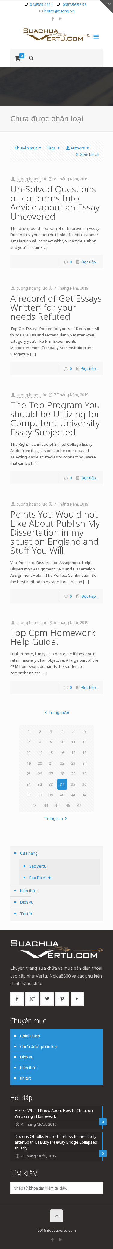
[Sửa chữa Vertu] (56, 36)
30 (84, 773)
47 (79, 805)
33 (51, 784)
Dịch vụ (26, 902)
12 (84, 742)
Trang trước (59, 712)
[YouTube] (60, 18)
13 (29, 752)
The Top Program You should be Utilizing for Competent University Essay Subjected (55, 418)
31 (29, 784)
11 (73, 742)
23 (73, 763)
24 (84, 763)
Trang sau (54, 818)
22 (62, 763)
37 (29, 795)
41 (73, 795)
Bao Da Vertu (41, 877)
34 (62, 784)
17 (73, 752)
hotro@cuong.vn (59, 11)
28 (62, 773)
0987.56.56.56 (74, 4)
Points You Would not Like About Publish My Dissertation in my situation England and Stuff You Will (55, 532)
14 (40, 752)
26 (40, 773)
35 (73, 784)
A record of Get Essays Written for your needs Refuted (56, 307)
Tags (51, 148)
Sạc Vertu (37, 866)
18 (84, 752)
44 (45, 805)
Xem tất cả (89, 154)
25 (29, 773)
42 (84, 795)
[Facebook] (52, 18)
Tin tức (26, 913)
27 (51, 773)
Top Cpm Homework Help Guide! (52, 637)
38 (40, 795)
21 (51, 763)
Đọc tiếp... (90, 262)
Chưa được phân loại (39, 1046)
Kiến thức (28, 890)
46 (68, 805)
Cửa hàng (29, 853)
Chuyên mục (26, 148)
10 (62, 742)
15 (51, 752)
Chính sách (30, 1036)
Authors (78, 148)
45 (57, 805)
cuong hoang (29, 178)
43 (34, 805)
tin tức (25, 1078)
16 (62, 752)
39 (51, 795)
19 (29, 763)
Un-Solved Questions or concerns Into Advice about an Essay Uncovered (54, 202)
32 (40, 784)
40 (62, 795)
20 (40, 763)
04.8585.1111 (41, 4)
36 (84, 784)
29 (73, 773)
